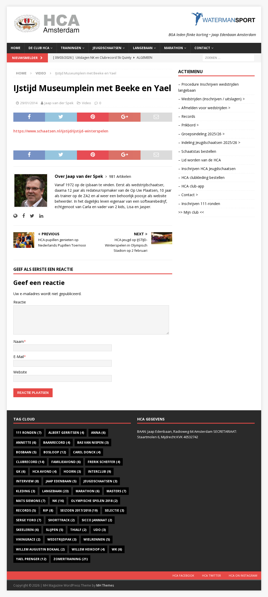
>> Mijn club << (191, 212)
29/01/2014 (28, 103)
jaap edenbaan (61, 481)
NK (58, 501)
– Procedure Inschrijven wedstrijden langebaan (208, 87)
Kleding (25, 491)
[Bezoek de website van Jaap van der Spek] (15, 215)
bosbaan (26, 452)
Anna (98, 432)
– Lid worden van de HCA (199, 159)
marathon (87, 491)
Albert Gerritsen (66, 432)
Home (15, 48)
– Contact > (188, 194)
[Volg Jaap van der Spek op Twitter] (30, 215)
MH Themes (105, 585)
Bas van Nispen (93, 442)
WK (117, 549)
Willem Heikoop (88, 549)
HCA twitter (211, 575)
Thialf (78, 530)
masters (116, 491)
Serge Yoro (28, 520)
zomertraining (70, 559)
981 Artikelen (120, 176)
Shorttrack (61, 520)
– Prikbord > (188, 124)
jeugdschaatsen (100, 481)
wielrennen (96, 539)
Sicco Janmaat (97, 520)
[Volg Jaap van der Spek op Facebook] (21, 215)
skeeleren (27, 530)
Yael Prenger (31, 559)
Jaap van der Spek (59, 103)
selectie (114, 510)
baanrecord (56, 442)
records (26, 510)
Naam (18, 341)
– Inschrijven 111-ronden (199, 203)
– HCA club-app (191, 186)
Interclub (99, 471)
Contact (202, 48)
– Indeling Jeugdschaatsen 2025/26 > (209, 142)
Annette (26, 442)
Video (86, 103)
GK (20, 471)
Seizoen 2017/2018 (79, 510)
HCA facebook (183, 575)
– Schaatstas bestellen (197, 151)
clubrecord (30, 462)
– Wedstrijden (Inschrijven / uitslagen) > (211, 98)
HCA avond (44, 471)
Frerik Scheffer (104, 462)
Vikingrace (28, 539)
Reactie (19, 302)
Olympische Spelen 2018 (94, 501)
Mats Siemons (30, 501)
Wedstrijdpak (61, 539)
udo (99, 530)
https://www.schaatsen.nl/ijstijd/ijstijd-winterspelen (60, 130)
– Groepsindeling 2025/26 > (201, 133)
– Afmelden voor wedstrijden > (204, 107)
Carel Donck (86, 452)
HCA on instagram (243, 575)
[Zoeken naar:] (228, 57)
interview (27, 481)
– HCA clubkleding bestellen (201, 177)
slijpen (54, 530)
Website (20, 372)
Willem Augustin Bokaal (40, 549)
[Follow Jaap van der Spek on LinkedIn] (39, 215)
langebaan (55, 491)
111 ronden (28, 432)
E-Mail (18, 356)
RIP (48, 510)
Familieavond (66, 462)
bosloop (54, 452)
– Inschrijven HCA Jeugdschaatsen (207, 168)
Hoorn (72, 471)
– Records (186, 116)
